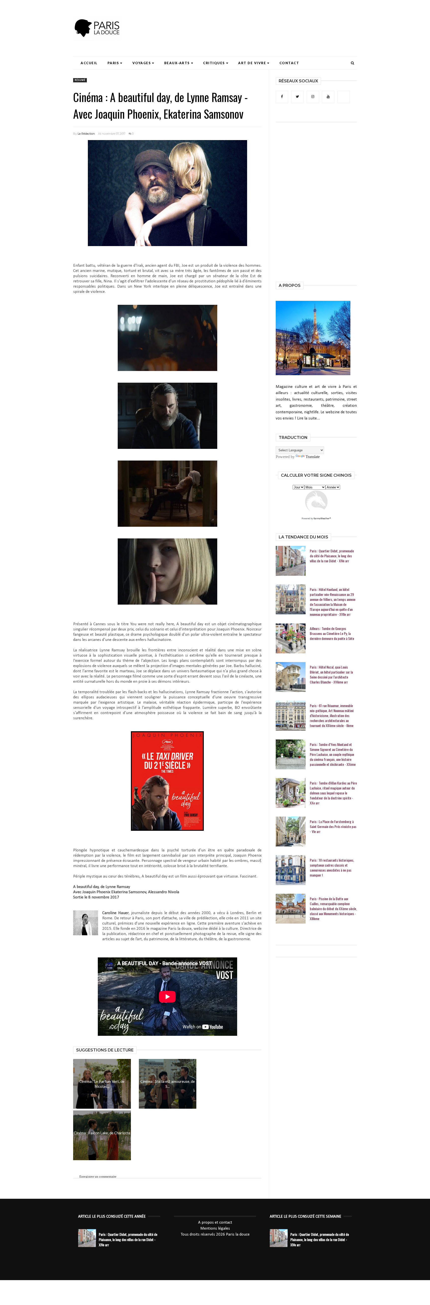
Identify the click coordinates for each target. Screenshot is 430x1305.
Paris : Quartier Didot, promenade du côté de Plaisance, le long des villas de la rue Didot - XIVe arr (332, 555)
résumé (80, 80)
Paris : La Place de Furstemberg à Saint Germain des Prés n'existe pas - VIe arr (333, 826)
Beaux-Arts (177, 63)
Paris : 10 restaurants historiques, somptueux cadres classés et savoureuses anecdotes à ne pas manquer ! (332, 868)
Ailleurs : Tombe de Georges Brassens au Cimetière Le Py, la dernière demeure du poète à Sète (332, 633)
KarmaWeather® (322, 518)
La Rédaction (86, 133)
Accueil (89, 63)
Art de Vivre (252, 63)
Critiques (214, 63)
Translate (313, 457)
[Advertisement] (266, 18)
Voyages (141, 63)
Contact (289, 63)
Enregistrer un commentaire (97, 1176)
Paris (113, 63)
